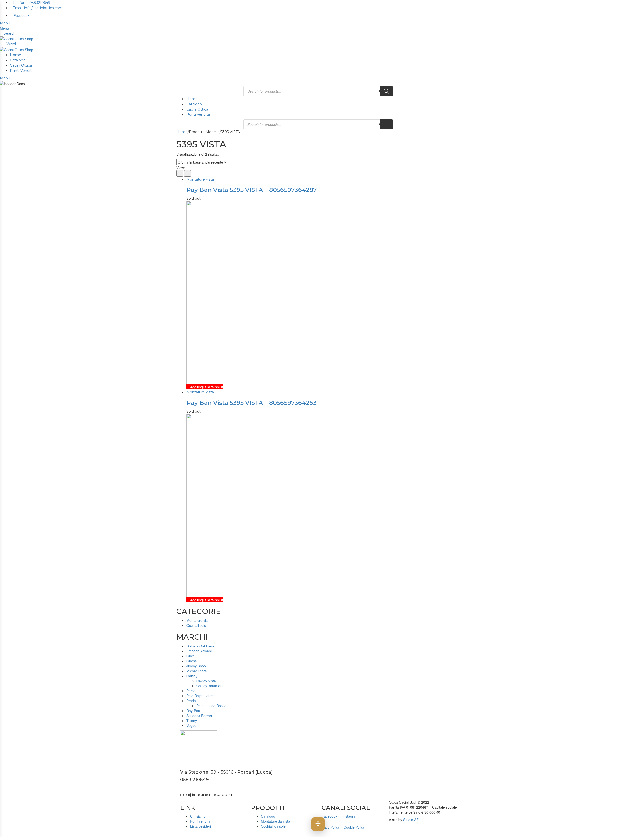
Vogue (191, 725)
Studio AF (411, 819)
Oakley (191, 675)
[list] (187, 173)
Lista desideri (200, 826)
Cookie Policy (354, 827)
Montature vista (200, 179)
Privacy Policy (329, 827)
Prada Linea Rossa (211, 705)
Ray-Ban (193, 710)
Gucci (190, 655)
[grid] (179, 173)
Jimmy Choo (196, 665)
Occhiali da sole (273, 826)
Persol (191, 690)
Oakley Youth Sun (210, 685)
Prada (191, 700)
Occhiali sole (196, 625)
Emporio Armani (199, 650)
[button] (318, 824)
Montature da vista (275, 821)
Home (15, 55)
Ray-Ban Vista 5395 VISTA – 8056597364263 (251, 402)
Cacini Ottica (21, 65)
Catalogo (18, 60)
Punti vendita (200, 821)
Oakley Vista (206, 680)
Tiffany (191, 720)
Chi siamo (198, 816)
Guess (191, 660)
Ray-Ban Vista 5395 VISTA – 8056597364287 (251, 189)
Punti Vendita (22, 70)
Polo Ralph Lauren (201, 695)
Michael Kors (196, 670)
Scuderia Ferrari (199, 715)
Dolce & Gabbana (200, 646)
